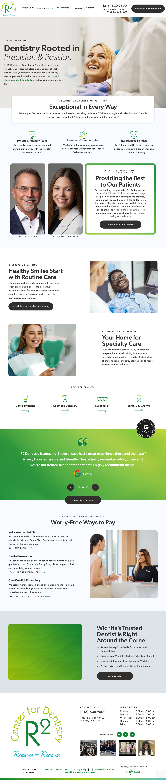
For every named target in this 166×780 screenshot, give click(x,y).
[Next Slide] (95, 487)
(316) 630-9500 (115, 5)
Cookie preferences (86, 771)
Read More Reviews (83, 500)
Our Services (44, 8)
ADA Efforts (70, 771)
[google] (119, 734)
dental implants (24, 80)
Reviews (79, 8)
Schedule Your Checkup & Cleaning (30, 306)
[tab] (78, 487)
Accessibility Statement (105, 769)
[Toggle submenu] (32, 7)
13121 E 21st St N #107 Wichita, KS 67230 (115, 10)
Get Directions (115, 676)
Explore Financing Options (26, 596)
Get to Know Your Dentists (120, 224)
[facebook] (125, 734)
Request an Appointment (148, 8)
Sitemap (48, 769)
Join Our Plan (17, 548)
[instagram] (132, 734)
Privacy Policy (80, 769)
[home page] (8, 8)
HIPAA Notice (62, 769)
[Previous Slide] (70, 487)
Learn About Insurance (23, 572)
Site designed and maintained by (133, 769)
